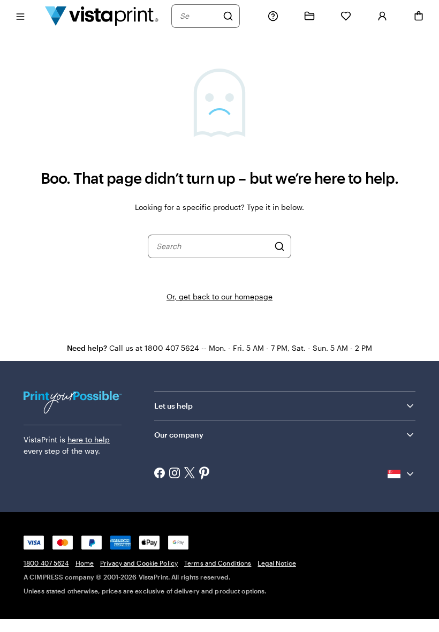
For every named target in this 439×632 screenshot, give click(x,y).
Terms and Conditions (217, 563)
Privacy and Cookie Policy (139, 563)
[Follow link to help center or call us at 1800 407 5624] (273, 16)
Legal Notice (277, 563)
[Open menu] (20, 16)
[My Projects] (309, 16)
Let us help (173, 405)
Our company (178, 434)
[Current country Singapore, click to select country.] (401, 474)
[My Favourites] (346, 16)
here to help (88, 439)
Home (84, 563)
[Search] (228, 16)
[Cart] (418, 16)
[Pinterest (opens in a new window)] (204, 474)
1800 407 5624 (46, 563)
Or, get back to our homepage (219, 296)
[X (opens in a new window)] (189, 473)
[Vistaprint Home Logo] (101, 15)
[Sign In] (382, 16)
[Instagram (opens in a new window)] (174, 474)
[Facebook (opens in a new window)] (159, 474)
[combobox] (198, 16)
